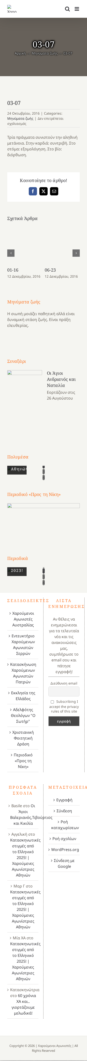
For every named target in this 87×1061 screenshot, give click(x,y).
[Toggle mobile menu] (77, 8)
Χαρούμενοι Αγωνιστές (54, 1045)
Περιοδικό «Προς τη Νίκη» (23, 760)
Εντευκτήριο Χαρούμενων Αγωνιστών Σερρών (23, 644)
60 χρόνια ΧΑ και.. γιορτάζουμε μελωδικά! (24, 1004)
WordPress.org (64, 849)
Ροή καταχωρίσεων (64, 824)
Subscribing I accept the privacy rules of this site (64, 706)
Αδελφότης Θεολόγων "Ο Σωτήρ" (23, 715)
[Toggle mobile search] (67, 8)
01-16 (13, 270)
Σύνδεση (64, 811)
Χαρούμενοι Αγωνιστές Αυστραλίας (23, 619)
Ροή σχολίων (64, 838)
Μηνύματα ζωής (20, 118)
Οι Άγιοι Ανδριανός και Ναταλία (61, 379)
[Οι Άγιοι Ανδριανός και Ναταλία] (24, 403)
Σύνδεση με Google (64, 863)
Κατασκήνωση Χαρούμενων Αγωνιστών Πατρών (23, 673)
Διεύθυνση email (64, 683)
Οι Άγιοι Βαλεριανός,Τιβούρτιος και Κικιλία (31, 814)
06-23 (50, 270)
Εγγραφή (64, 800)
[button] (10, 253)
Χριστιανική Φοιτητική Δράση (23, 738)
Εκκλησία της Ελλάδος (23, 695)
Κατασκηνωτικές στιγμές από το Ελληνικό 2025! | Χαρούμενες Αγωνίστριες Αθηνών (25, 857)
